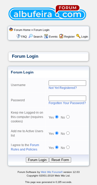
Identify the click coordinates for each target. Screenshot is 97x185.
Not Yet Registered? (63, 88)
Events (53, 36)
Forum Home (22, 29)
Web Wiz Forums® (52, 172)
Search (37, 36)
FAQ (24, 36)
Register (69, 36)
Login (84, 36)
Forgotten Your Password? (67, 103)
